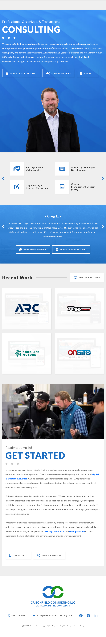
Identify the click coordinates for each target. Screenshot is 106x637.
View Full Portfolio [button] (89, 277)
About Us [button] (89, 73)
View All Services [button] (61, 73)
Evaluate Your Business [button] (23, 73)
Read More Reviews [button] (34, 249)
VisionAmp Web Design (63, 626)
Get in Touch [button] (19, 555)
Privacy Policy (79, 626)
